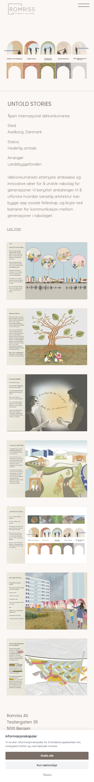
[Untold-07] (47, 667)
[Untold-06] (47, 601)
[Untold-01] (47, 270)
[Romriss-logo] (39, 9)
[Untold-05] (47, 534)
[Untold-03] (47, 402)
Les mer (14, 228)
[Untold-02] (47, 336)
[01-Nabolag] (47, 59)
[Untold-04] (47, 468)
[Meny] (83, 6)
